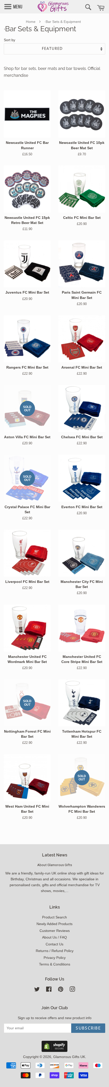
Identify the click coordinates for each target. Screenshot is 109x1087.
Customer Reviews (55, 931)
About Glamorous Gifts (54, 865)
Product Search (54, 917)
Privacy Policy (55, 958)
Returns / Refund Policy (55, 951)
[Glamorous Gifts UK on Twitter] (37, 990)
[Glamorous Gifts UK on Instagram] (72, 990)
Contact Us (54, 944)
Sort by (9, 40)
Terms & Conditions (54, 964)
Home (30, 22)
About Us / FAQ (54, 937)
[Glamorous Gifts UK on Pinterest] (60, 990)
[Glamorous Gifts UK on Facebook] (49, 990)
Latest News (54, 855)
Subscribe (88, 1028)
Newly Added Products (54, 924)
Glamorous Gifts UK (69, 1057)
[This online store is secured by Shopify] (54, 1050)
